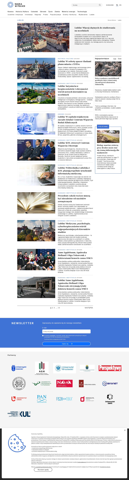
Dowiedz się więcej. (105, 467)
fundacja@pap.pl (81, 462)
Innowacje (29, 14)
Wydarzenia (83, 14)
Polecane (103, 126)
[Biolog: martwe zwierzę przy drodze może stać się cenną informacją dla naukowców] (108, 150)
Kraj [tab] (114, 59)
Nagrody (38, 14)
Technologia (82, 11)
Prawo (45, 14)
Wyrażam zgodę (43, 470)
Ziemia (57, 11)
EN (120, 5)
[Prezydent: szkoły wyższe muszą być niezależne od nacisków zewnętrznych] (55, 204)
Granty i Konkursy (70, 14)
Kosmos (11, 11)
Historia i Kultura (22, 11)
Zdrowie (43, 11)
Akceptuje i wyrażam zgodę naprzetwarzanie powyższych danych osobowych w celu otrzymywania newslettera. (65, 336)
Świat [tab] (119, 59)
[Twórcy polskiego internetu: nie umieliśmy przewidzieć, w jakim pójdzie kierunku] (108, 107)
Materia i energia (68, 11)
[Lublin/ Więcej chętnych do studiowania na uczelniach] (69, 37)
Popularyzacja (55, 14)
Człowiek (34, 11)
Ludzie (92, 14)
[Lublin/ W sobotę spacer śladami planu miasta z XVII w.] (55, 68)
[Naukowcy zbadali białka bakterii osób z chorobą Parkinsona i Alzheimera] (108, 90)
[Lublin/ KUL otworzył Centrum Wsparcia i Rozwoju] (55, 150)
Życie (50, 11)
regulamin (52, 335)
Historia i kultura (65, 58)
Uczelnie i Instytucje (15, 14)
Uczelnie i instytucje (67, 83)
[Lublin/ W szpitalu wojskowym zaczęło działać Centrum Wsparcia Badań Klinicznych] (55, 125)
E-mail (44, 328)
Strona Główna (112, 20)
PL (117, 5)
